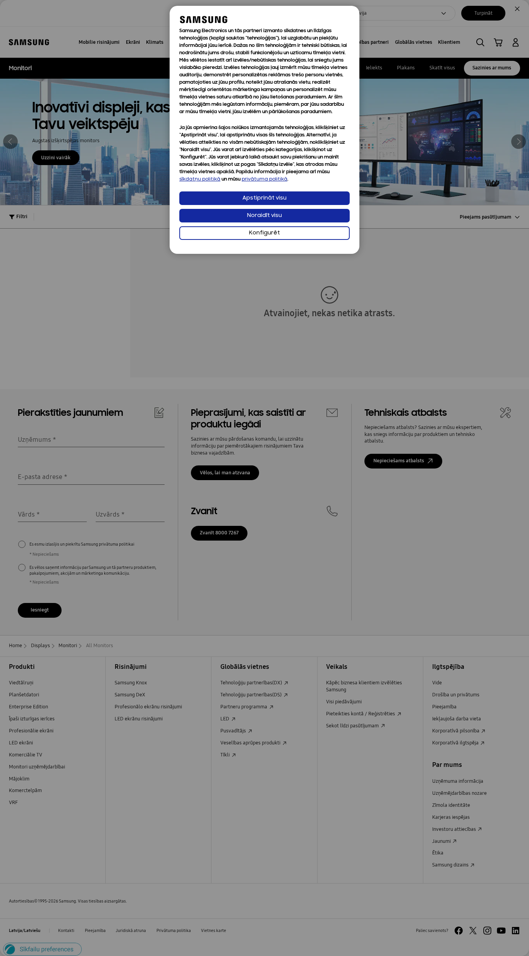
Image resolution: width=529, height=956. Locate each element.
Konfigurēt (264, 233)
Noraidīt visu (264, 216)
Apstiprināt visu (264, 198)
